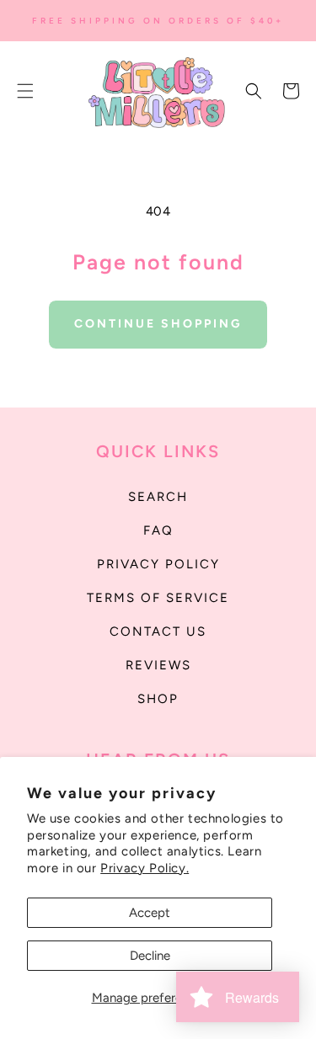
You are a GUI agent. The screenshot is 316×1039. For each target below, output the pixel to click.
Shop (158, 698)
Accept (149, 912)
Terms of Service (158, 597)
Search (158, 496)
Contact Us (158, 631)
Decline (150, 955)
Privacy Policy (158, 564)
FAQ (158, 530)
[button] (25, 90)
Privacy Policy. (144, 868)
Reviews (158, 665)
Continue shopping (158, 324)
